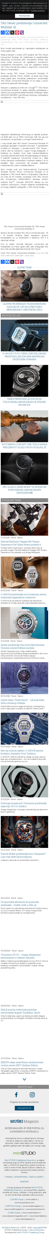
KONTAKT (24, 1182)
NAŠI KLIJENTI (36, 1177)
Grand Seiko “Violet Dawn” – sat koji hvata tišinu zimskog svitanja (22, 701)
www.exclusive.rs (35, 1209)
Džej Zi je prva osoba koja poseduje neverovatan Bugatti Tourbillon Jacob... (21, 1011)
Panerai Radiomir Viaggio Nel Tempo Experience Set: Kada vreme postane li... (21, 543)
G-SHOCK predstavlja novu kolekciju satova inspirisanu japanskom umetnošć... (23, 596)
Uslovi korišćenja (36, 1230)
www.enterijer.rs (31, 1213)
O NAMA (8, 1177)
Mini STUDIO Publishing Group (30, 1232)
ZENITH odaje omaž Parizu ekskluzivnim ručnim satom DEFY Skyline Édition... (22, 1064)
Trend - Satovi (17, 538)
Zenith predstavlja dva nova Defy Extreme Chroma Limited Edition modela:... (22, 646)
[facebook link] (16, 1095)
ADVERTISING (21, 1177)
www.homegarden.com (14, 1216)
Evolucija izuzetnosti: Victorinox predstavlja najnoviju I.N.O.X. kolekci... (23, 805)
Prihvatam (24, 16)
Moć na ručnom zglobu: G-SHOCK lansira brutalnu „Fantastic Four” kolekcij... (22, 752)
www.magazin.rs (33, 1206)
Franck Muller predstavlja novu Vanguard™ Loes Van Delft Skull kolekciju (23, 855)
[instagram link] (32, 1095)
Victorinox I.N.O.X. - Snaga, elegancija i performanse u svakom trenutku (21, 956)
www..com (24, 1202)
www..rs (31, 1199)
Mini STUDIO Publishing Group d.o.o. (20, 1160)
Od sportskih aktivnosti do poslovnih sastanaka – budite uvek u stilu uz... (20, 903)
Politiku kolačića (38, 10)
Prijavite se (24, 1108)
